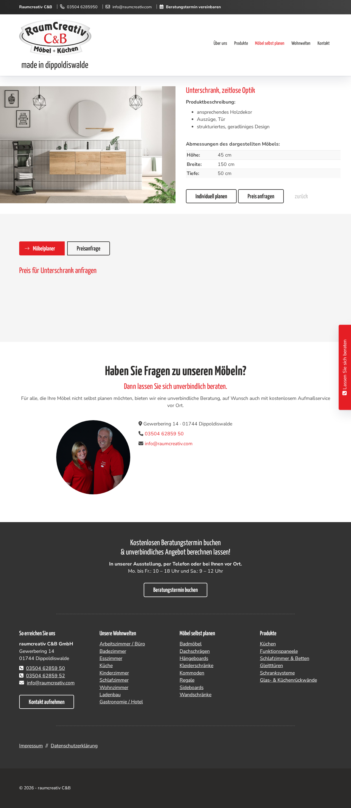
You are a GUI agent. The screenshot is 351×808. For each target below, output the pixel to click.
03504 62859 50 (164, 433)
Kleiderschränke (196, 665)
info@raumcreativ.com (132, 7)
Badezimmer (113, 651)
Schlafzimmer (114, 680)
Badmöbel (191, 643)
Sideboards (191, 687)
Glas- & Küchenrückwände (288, 680)
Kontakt (324, 43)
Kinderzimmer (114, 673)
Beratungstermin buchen (175, 590)
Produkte (241, 43)
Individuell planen (211, 196)
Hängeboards (194, 658)
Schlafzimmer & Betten (284, 658)
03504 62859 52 (45, 675)
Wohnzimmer (114, 687)
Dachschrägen (195, 651)
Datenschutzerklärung (74, 745)
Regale (187, 680)
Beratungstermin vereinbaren (193, 7)
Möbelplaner (44, 249)
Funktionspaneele (279, 651)
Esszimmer (111, 658)
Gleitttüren (271, 665)
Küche (106, 665)
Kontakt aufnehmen (46, 702)
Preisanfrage (88, 249)
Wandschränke (195, 694)
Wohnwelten (300, 43)
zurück (301, 196)
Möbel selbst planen (269, 43)
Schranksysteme (277, 673)
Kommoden (192, 673)
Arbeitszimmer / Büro (122, 643)
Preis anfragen (261, 196)
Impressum (31, 745)
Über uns (220, 43)
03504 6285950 (82, 7)
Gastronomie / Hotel (121, 701)
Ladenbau (110, 694)
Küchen (268, 643)
